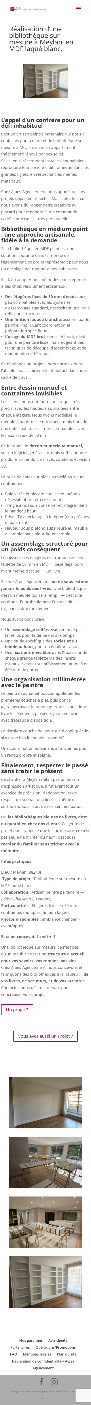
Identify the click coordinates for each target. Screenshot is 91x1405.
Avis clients (57, 1340)
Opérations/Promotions (56, 1347)
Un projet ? (17, 1010)
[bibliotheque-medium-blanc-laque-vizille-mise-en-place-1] (45, 1246)
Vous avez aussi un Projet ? (45, 1036)
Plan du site (66, 1354)
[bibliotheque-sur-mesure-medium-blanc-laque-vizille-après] (45, 1306)
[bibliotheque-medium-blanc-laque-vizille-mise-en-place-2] (45, 1186)
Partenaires (20, 1347)
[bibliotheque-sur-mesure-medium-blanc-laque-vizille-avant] (45, 1126)
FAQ (13, 1354)
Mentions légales (37, 1354)
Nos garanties (31, 1340)
